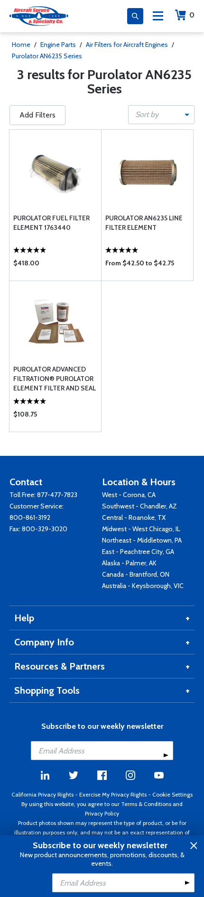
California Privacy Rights (42, 794)
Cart (192, 14)
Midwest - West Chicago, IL (141, 529)
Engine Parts (58, 44)
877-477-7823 (57, 494)
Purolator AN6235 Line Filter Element (144, 223)
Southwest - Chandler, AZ (139, 506)
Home (21, 44)
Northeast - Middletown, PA (142, 540)
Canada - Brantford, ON (135, 574)
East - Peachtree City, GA (138, 551)
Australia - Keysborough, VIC (143, 585)
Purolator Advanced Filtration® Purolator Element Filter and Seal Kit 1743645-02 (54, 379)
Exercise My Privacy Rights (113, 794)
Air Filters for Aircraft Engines (127, 44)
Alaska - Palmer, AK (129, 563)
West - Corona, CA (129, 494)
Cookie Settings (172, 794)
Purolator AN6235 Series (47, 56)
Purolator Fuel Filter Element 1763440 (51, 223)
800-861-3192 (29, 517)
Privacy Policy (102, 813)
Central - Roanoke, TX (134, 517)
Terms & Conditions (146, 803)
